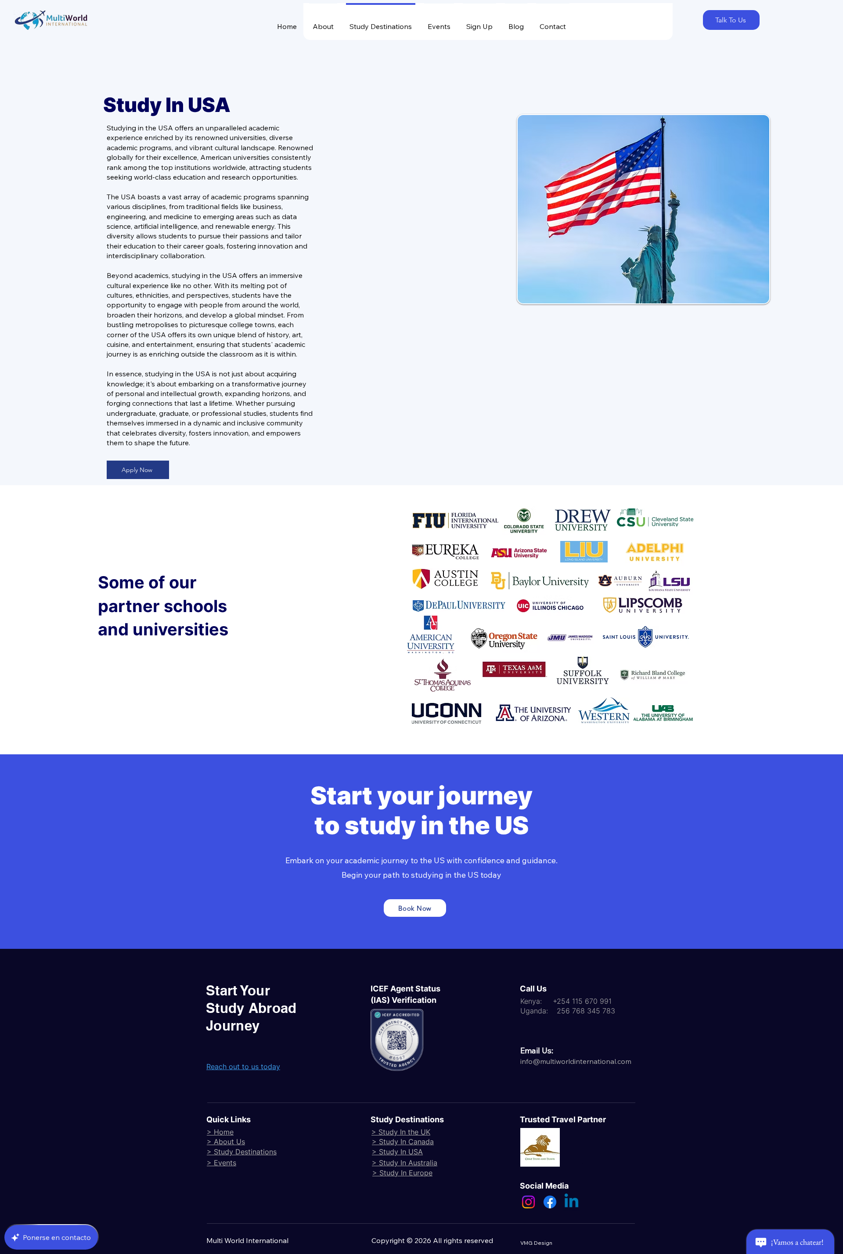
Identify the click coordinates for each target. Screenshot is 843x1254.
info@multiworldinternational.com (575, 1061)
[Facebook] (549, 1202)
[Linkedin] (571, 1202)
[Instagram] (528, 1202)
